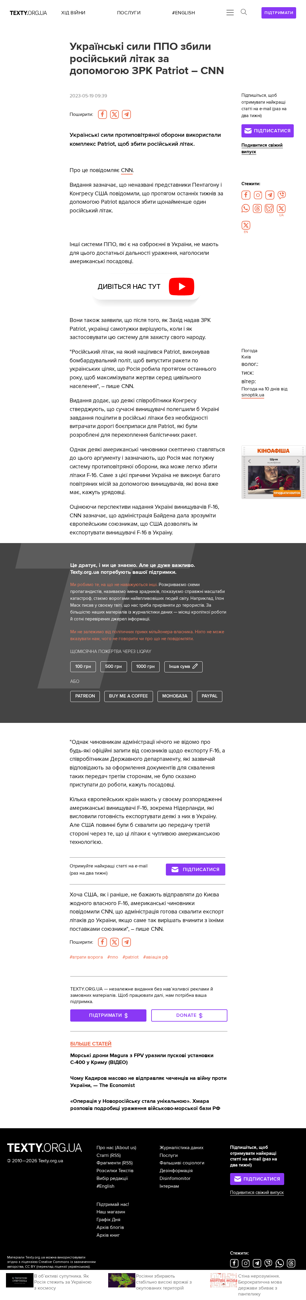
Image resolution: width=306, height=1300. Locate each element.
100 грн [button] (83, 666)
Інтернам (169, 1186)
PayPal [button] (210, 696)
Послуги (169, 1155)
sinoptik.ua (252, 395)
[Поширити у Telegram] (126, 114)
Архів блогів (110, 1227)
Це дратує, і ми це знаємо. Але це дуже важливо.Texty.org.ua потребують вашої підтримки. (132, 568)
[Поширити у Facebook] (102, 114)
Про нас (105, 1148)
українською (78, 1266)
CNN (127, 170)
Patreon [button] (85, 696)
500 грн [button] (113, 666)
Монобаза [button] (174, 696)
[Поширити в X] (114, 114)
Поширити (81, 114)
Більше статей (90, 1043)
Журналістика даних (182, 1148)
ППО (114, 957)
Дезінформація (176, 1171)
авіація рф (157, 957)
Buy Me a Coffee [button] (128, 696)
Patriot (132, 957)
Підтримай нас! (113, 1204)
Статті (103, 1155)
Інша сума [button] (179, 666)
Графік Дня (108, 1220)
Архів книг (108, 1235)
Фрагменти (109, 1163)
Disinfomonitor (175, 1178)
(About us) (125, 1148)
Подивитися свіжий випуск (257, 1192)
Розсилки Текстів (115, 1171)
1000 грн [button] (145, 666)
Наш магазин (111, 1212)
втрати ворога (87, 957)
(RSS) (115, 1155)
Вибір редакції (112, 1178)
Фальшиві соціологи (182, 1163)
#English (105, 1186)
